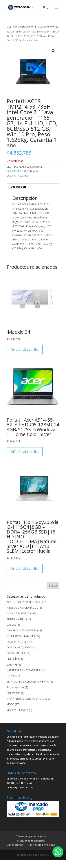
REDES (11, 676)
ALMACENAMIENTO (19, 613)
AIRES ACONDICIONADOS (22, 607)
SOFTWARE (13, 693)
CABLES (11, 624)
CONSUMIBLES (16, 653)
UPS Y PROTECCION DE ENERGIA (27, 698)
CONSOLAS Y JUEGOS (20, 647)
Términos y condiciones (31, 836)
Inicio (9, 27)
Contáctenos (15, 845)
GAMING (12, 664)
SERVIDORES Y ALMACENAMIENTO (28, 681)
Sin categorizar (15, 687)
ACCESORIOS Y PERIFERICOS (24, 602)
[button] (53, 51)
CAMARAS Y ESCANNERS (21, 630)
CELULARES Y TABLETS (21, 636)
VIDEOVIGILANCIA (17, 710)
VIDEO (10, 704)
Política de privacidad (41, 845)
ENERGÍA (12, 659)
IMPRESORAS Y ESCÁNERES (23, 670)
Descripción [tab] (18, 186)
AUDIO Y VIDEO (16, 619)
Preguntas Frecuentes (31, 840)
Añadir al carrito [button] (24, 349)
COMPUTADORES (23, 27)
